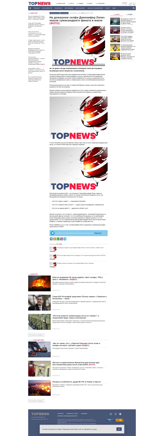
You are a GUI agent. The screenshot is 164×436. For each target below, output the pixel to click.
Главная (37, 8)
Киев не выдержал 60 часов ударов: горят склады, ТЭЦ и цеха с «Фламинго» (36, 17)
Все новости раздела (36, 335)
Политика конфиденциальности (67, 416)
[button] (30, 8)
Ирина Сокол (89, 13)
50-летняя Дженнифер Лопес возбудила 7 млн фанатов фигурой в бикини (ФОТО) (81, 255)
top (60, 3)
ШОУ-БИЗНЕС (80, 8)
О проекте (60, 413)
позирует (89, 78)
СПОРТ (107, 8)
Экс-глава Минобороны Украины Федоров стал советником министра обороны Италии (35, 79)
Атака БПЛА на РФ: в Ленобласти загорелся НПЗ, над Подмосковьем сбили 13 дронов (36, 70)
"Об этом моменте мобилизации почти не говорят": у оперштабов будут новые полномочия (36, 34)
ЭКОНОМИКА (69, 8)
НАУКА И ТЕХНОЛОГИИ (95, 8)
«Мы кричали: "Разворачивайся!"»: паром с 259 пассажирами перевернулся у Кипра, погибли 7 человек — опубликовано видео (36, 60)
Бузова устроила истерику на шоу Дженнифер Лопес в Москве (75, 263)
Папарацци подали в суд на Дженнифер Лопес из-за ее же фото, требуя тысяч (80, 247)
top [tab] (117, 14)
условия (94, 429)
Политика (58, 8)
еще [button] (114, 8)
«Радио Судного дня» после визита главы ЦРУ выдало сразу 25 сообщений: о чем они (36, 42)
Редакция (84, 413)
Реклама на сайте (72, 413)
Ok (119, 429)
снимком (80, 76)
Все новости (47, 8)
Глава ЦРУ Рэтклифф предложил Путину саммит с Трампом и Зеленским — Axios (36, 25)
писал (62, 225)
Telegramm (98, 233)
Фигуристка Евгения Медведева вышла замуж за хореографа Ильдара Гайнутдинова (36, 51)
